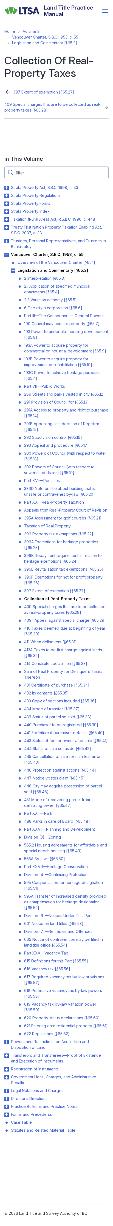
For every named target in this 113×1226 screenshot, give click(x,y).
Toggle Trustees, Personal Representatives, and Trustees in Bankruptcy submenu (6, 241)
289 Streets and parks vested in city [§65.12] (64, 394)
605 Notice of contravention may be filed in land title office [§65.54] (63, 942)
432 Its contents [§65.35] (46, 693)
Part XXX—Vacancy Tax (46, 953)
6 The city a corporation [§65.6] (53, 307)
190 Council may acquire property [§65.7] (62, 323)
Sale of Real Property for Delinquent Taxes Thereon (63, 674)
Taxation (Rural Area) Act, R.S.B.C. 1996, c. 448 (53, 219)
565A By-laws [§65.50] (44, 858)
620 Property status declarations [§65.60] (62, 1017)
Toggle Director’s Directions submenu (6, 1099)
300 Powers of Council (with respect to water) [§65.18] (66, 456)
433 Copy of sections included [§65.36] (60, 701)
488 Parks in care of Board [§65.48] (57, 821)
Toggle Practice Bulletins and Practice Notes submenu (6, 1107)
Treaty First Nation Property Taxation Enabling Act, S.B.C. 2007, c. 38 (56, 230)
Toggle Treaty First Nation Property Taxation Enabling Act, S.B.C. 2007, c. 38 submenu (6, 227)
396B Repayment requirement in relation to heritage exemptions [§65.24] (63, 558)
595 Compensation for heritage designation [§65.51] (63, 885)
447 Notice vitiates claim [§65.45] (54, 778)
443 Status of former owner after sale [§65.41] (66, 740)
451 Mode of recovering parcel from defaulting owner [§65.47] (57, 802)
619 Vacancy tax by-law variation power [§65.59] (60, 1007)
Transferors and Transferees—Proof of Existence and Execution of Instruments (56, 1058)
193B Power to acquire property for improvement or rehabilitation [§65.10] (58, 362)
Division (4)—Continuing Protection (55, 874)
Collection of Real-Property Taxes (57, 598)
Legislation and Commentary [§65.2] (44, 42)
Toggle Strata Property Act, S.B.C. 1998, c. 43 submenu (6, 188)
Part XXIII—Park (38, 813)
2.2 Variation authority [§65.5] (50, 299)
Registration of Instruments (35, 1069)
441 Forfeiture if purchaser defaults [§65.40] (64, 732)
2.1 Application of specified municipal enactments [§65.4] (57, 289)
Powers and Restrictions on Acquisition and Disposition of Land (50, 1044)
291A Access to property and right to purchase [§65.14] (66, 413)
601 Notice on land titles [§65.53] (53, 923)
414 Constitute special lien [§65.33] (55, 663)
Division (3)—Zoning (42, 837)
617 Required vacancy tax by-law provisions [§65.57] (64, 979)
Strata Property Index (30, 211)
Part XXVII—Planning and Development (59, 829)
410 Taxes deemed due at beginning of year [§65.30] (64, 631)
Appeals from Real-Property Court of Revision (65, 510)
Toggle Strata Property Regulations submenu (6, 196)
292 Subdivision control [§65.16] (53, 437)
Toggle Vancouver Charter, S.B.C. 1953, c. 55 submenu (6, 255)
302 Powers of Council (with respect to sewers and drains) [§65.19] (59, 470)
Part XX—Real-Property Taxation (54, 502)
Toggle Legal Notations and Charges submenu (6, 1091)
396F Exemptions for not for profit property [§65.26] (63, 580)
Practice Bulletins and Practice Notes (44, 1106)
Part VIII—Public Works (44, 386)
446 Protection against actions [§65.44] (60, 770)
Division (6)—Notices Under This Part (58, 915)
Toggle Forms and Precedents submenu (6, 1115)
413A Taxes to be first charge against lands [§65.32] (63, 652)
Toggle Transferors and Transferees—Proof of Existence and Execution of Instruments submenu (6, 1055)
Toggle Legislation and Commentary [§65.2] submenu (13, 270)
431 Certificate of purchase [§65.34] (56, 685)
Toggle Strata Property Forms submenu (6, 204)
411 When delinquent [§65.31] (50, 642)
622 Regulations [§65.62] (47, 1033)
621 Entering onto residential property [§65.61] (66, 1025)
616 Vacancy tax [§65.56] (47, 969)
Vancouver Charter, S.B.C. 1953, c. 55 (45, 37)
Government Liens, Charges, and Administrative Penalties (53, 1080)
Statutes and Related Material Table (43, 1130)
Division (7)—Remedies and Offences (58, 931)
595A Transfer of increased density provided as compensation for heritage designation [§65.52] (65, 902)
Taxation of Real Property (47, 526)
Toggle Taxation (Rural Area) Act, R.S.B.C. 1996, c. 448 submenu (6, 219)
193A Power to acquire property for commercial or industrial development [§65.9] (65, 348)
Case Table (21, 1122)
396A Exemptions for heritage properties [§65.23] (61, 544)
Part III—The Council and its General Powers (64, 315)
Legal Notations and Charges (37, 1090)
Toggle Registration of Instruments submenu (6, 1069)
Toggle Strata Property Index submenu (6, 211)
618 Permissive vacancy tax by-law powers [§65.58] (63, 993)
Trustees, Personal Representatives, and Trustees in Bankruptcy (58, 243)
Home (9, 31)
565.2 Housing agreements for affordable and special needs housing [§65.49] (65, 848)
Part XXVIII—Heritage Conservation (56, 866)
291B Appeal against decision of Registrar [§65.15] (61, 426)
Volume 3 (31, 31)
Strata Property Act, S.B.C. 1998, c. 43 (44, 187)
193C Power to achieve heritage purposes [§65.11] (62, 375)
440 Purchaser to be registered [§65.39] (61, 724)
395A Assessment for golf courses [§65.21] (62, 518)
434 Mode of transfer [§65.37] (52, 709)
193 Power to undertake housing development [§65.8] (66, 334)
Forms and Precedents (31, 1114)
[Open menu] (105, 11)
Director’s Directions (29, 1098)
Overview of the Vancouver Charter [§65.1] (56, 262)
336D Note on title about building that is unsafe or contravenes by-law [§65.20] (59, 491)
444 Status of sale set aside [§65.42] (57, 748)
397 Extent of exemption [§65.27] (43, 92)
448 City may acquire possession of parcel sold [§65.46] (63, 789)
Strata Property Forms (30, 203)
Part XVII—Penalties (42, 480)
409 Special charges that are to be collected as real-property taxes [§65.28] (52, 107)
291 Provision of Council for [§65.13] (56, 402)
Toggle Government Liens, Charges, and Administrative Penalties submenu (6, 1077)
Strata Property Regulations (36, 195)
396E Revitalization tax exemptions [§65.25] (63, 569)
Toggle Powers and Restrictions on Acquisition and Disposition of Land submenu (6, 1042)
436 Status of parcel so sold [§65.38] (58, 716)
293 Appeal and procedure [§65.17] (56, 445)
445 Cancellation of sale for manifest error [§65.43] (62, 759)
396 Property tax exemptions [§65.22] (58, 534)
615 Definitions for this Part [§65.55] (56, 961)
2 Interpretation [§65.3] (45, 278)
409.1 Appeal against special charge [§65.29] (65, 620)
